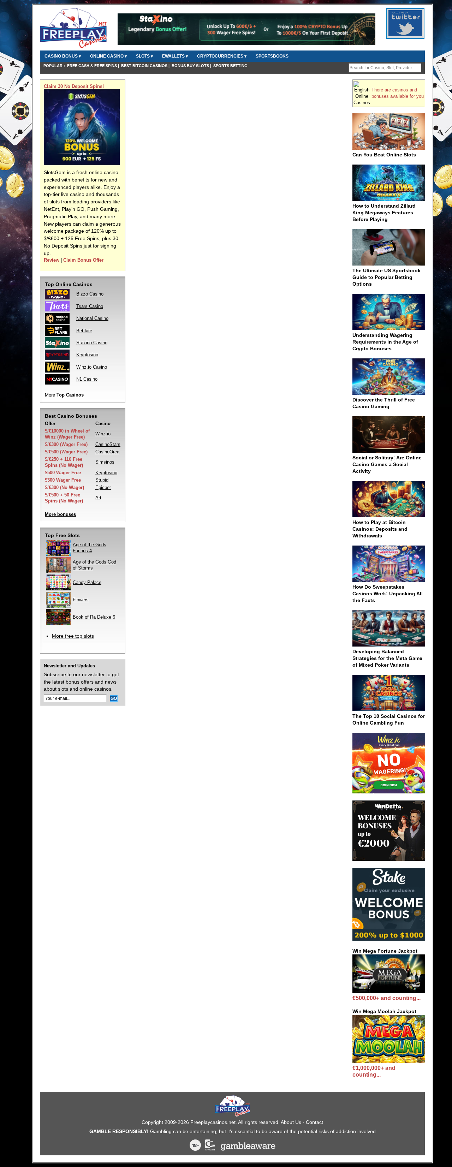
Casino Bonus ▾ (62, 56)
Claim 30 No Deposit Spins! (74, 86)
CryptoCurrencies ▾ (221, 56)
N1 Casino (86, 379)
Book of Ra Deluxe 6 (94, 617)
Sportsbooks (272, 56)
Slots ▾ (144, 56)
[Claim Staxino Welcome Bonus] (246, 44)
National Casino (92, 318)
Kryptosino (87, 354)
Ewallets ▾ (175, 56)
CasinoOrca (107, 451)
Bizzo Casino (89, 294)
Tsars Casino (89, 306)
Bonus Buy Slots (190, 66)
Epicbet (103, 487)
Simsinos (104, 462)
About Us (291, 1122)
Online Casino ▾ (108, 56)
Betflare (84, 330)
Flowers (81, 599)
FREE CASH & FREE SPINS (92, 66)
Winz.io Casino (91, 367)
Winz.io (103, 433)
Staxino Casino (91, 342)
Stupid (101, 480)
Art (98, 497)
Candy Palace (87, 582)
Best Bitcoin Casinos (144, 66)
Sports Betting (230, 66)
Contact (314, 1122)
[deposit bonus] (82, 163)
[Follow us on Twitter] (405, 35)
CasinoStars (107, 444)
